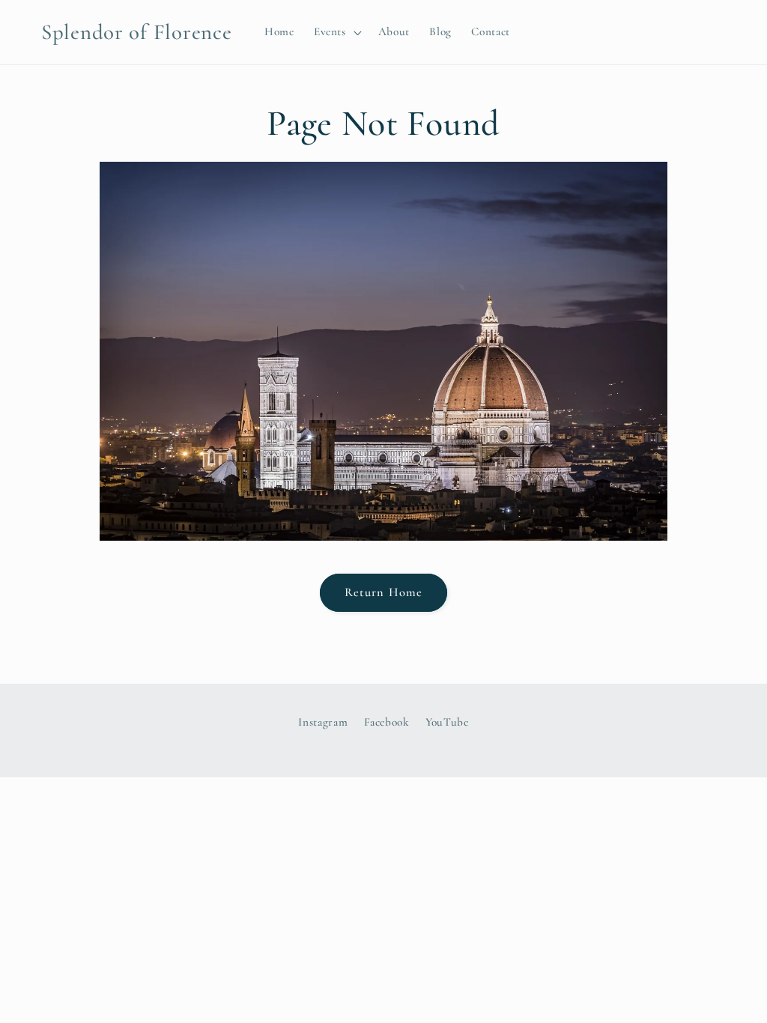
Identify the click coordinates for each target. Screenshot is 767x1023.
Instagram (323, 722)
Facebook (387, 722)
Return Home (383, 592)
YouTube (447, 722)
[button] (336, 32)
